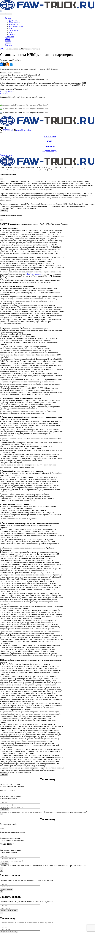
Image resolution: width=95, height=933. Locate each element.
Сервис (7, 39)
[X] (4, 64)
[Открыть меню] (1, 132)
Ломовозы (13, 20)
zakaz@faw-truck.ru (33, 274)
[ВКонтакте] (1, 64)
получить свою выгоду (9, 910)
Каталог (8, 18)
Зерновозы (13, 30)
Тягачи (12, 35)
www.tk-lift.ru (5, 93)
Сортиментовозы (16, 26)
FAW (2, 49)
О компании (9, 37)
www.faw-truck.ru (7, 91)
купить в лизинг (6, 889)
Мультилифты (14, 22)
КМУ (11, 32)
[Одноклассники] (7, 64)
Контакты (8, 45)
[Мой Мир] (11, 64)
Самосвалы (13, 24)
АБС (11, 28)
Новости (8, 43)
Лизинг (8, 41)
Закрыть (4, 210)
